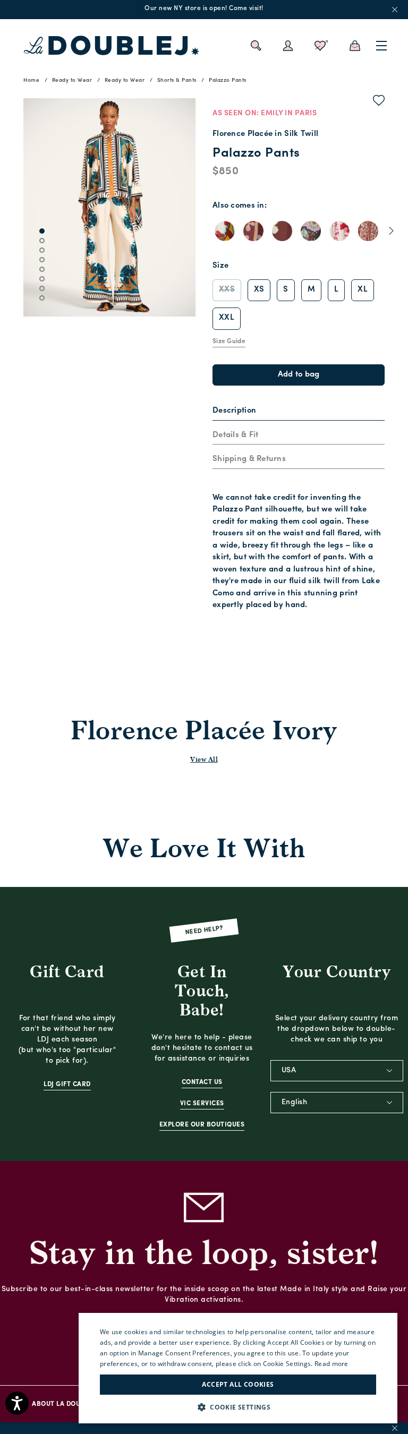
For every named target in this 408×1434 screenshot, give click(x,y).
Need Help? (204, 930)
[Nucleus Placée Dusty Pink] (311, 231)
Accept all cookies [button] (238, 1384)
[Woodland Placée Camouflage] (339, 231)
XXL (226, 318)
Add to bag (299, 375)
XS (259, 290)
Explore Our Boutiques (202, 1125)
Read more (331, 1363)
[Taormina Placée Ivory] (225, 231)
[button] (238, 1407)
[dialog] (238, 1368)
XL (363, 290)
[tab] (298, 412)
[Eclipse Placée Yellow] (253, 231)
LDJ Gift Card (67, 1084)
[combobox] (336, 1070)
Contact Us (202, 1082)
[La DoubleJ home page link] (111, 46)
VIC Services (202, 1103)
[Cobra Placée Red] (368, 231)
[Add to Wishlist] (379, 102)
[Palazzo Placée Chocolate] (282, 231)
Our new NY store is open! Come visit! (204, 8)
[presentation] (234, 411)
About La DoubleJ (63, 1404)
